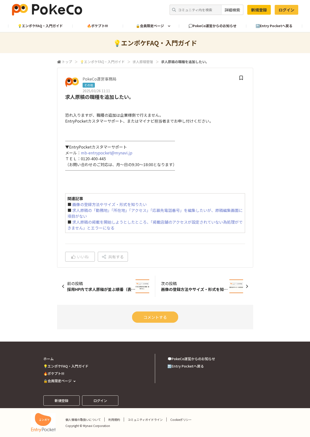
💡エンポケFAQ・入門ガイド (40, 25)
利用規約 (114, 419)
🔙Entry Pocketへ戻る (274, 25)
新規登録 (259, 10)
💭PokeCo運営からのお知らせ (212, 25)
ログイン (286, 10)
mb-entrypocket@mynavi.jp (106, 153)
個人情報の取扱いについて (83, 419)
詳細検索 (232, 10)
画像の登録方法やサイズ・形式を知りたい (109, 204)
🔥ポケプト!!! (97, 25)
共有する (116, 257)
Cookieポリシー (181, 419)
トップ (67, 61)
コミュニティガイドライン (145, 419)
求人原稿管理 (143, 61)
